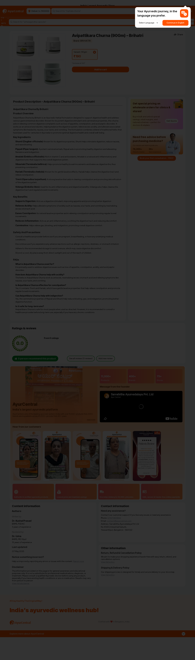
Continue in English (175, 23)
